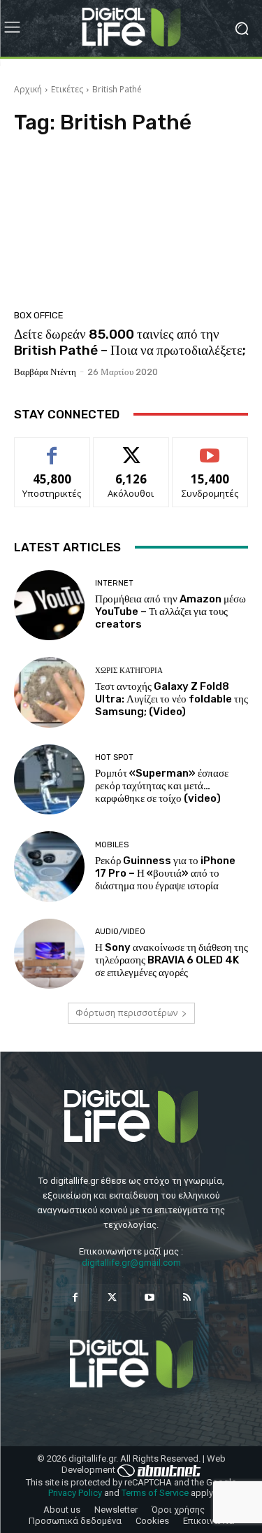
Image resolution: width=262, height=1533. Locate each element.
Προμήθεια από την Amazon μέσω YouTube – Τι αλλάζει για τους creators (170, 611)
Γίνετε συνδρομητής (210, 453)
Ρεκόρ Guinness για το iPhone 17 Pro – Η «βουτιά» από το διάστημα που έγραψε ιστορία (165, 873)
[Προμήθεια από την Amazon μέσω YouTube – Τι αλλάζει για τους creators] (49, 605)
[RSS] (187, 1297)
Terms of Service (155, 1493)
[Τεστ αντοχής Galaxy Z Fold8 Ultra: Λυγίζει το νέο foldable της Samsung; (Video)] (49, 692)
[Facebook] (75, 1297)
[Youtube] (149, 1297)
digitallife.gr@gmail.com (131, 1262)
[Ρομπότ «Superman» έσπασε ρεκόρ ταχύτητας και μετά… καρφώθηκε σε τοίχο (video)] (49, 779)
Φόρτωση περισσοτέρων (126, 1013)
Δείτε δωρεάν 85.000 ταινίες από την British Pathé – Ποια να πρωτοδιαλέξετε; (130, 342)
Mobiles (112, 845)
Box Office (39, 315)
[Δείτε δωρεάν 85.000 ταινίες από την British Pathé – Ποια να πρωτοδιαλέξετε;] (131, 226)
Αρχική (28, 89)
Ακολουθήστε (131, 448)
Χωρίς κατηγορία (129, 670)
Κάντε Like (52, 448)
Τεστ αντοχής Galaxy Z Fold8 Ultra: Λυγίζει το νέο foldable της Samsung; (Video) (171, 699)
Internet (114, 583)
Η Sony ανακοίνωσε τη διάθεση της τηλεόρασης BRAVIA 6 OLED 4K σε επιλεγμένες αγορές (171, 960)
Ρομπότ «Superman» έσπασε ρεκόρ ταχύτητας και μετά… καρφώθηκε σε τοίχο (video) (161, 786)
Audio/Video (120, 931)
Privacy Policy (75, 1493)
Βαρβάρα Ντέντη (45, 372)
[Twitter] (112, 1297)
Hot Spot (114, 757)
